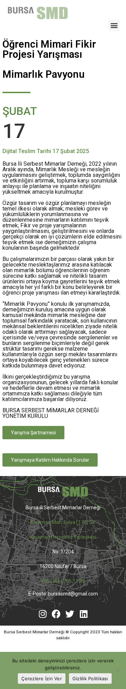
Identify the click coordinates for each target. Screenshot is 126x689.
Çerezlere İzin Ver (41, 678)
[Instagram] (42, 613)
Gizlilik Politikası (90, 678)
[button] (114, 25)
